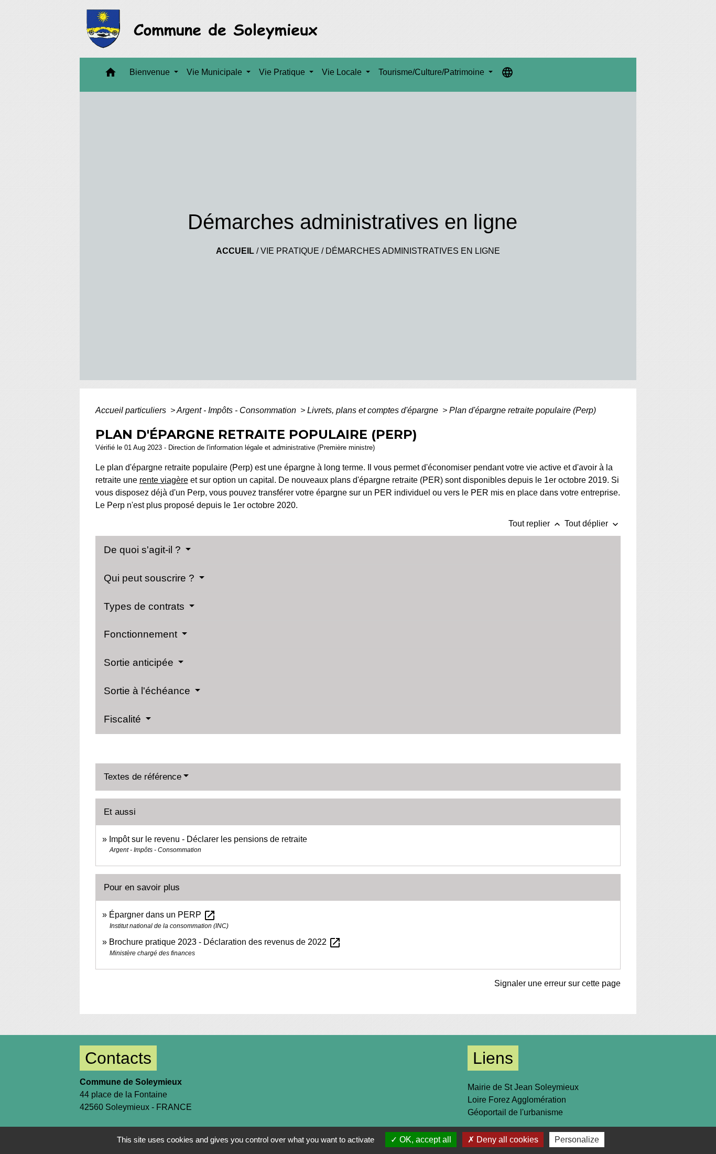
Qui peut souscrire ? (150, 578)
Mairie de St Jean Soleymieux (523, 1087)
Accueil (235, 250)
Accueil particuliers (131, 410)
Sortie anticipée (140, 662)
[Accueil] (205, 28)
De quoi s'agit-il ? (143, 549)
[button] (110, 75)
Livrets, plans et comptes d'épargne (373, 410)
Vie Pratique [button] (283, 72)
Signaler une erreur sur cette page (557, 983)
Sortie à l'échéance (148, 690)
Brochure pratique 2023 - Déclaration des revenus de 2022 (225, 941)
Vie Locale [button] (343, 72)
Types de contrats (145, 606)
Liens (493, 1058)
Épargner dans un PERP (162, 914)
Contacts (118, 1058)
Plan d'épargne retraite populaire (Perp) (522, 410)
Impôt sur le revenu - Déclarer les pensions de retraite (208, 839)
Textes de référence (142, 777)
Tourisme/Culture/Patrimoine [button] (432, 72)
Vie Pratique (290, 250)
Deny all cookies (506, 1139)
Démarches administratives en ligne (413, 250)
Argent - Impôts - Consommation (237, 410)
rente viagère (163, 480)
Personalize (577, 1139)
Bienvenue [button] (150, 72)
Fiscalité (124, 719)
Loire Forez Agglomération (517, 1099)
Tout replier (535, 523)
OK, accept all (424, 1139)
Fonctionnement (142, 634)
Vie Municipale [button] (215, 72)
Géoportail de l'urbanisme (515, 1112)
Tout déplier (593, 523)
